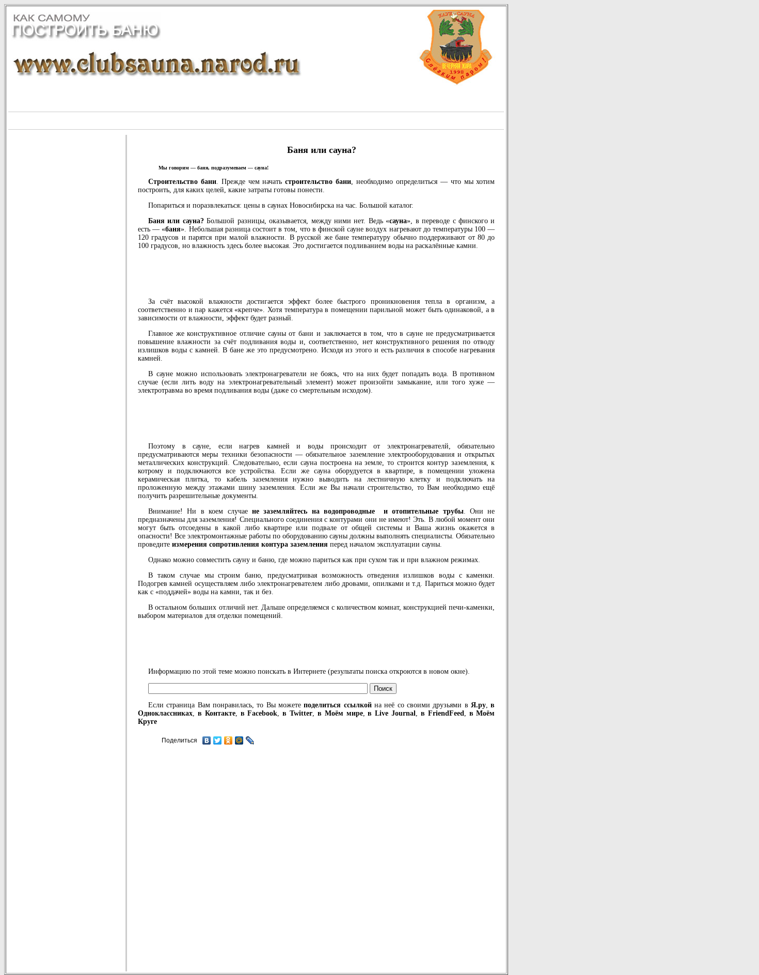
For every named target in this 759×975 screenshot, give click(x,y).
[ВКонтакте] (206, 740)
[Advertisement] (256, 119)
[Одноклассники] (228, 740)
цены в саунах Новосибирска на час (299, 205)
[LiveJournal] (250, 740)
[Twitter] (217, 740)
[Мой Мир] (239, 740)
